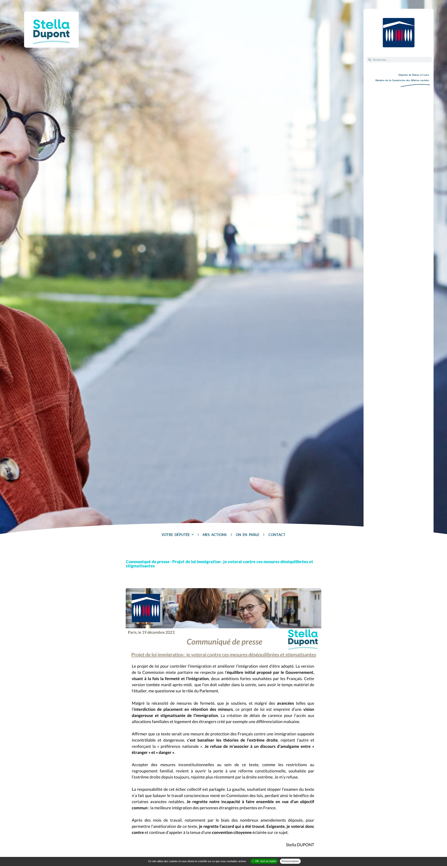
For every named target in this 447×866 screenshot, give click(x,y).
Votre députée (176, 534)
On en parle (247, 534)
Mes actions (215, 534)
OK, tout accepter (265, 861)
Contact (276, 534)
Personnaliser (290, 861)
